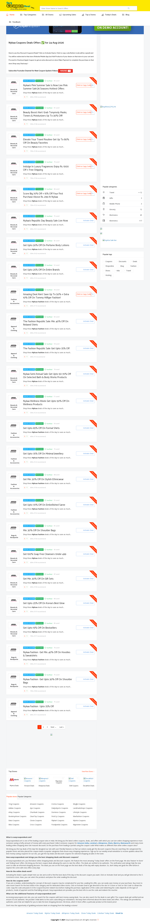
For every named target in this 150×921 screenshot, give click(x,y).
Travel (125, 192)
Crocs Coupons (36, 824)
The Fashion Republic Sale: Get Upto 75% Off (46, 349)
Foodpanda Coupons (59, 824)
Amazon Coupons (37, 804)
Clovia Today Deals (88, 913)
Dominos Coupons (58, 812)
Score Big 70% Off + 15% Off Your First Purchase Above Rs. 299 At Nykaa (43, 195)
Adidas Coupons (15, 808)
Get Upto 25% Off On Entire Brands (41, 270)
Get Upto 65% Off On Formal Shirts (41, 428)
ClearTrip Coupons (37, 816)
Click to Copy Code (84, 85)
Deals (135, 261)
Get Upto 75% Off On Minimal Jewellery (43, 454)
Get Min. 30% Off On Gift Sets (38, 579)
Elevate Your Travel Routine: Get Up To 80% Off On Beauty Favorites (46, 141)
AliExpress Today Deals (70, 913)
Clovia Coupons (36, 820)
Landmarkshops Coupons (82, 808)
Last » (61, 727)
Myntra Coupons (79, 820)
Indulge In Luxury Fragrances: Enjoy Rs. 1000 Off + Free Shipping (46, 168)
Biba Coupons (14, 824)
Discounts (122, 261)
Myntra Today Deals (52, 913)
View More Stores (87, 771)
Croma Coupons (57, 804)
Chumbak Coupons (37, 812)
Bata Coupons (14, 820)
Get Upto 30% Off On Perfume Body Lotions (46, 245)
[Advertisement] (51, 752)
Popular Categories (24, 796)
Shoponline (109, 266)
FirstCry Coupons (57, 816)
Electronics (125, 215)
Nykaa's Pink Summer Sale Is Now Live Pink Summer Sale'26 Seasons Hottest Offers (45, 87)
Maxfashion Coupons (81, 816)
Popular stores (11, 796)
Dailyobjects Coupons (59, 808)
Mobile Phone (125, 204)
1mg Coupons (14, 804)
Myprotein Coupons (80, 824)
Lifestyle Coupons (80, 812)
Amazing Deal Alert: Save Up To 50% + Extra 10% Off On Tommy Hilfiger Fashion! (46, 296)
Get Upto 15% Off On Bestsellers (40, 628)
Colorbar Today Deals (105, 913)
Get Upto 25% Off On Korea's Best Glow (43, 603)
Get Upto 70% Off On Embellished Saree (44, 505)
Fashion (133, 266)
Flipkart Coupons (57, 820)
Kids (118, 270)
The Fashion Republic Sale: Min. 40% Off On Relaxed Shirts (45, 323)
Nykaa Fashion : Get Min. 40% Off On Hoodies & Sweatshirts (46, 654)
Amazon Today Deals (35, 913)
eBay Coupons (14, 812)
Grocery (125, 209)
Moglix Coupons (79, 804)
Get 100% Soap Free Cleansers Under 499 (44, 554)
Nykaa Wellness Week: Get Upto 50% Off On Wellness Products (46, 402)
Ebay (122, 266)
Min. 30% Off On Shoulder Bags (39, 530)
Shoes (107, 270)
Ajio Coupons (35, 808)
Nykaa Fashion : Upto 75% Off (38, 706)
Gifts (125, 198)
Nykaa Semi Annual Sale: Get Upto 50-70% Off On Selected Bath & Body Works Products (47, 375)
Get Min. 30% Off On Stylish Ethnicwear (43, 479)
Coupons (108, 261)
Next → (53, 727)
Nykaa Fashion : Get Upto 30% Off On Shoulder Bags (47, 681)
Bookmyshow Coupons (17, 816)
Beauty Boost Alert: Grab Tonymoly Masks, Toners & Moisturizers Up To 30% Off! (45, 114)
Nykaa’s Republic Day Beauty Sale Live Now (45, 221)
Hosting (108, 275)
